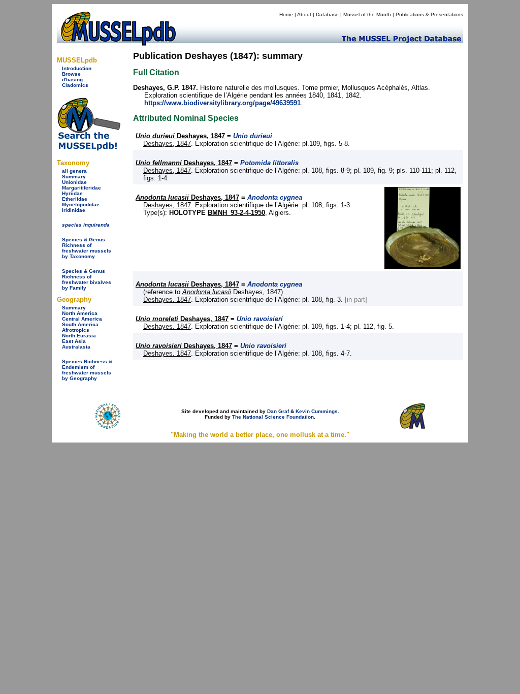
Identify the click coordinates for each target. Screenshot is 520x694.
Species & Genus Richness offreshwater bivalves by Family (86, 279)
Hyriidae (72, 193)
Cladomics (75, 85)
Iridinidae (73, 210)
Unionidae (74, 182)
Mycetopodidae (81, 204)
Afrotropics (75, 330)
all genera (74, 171)
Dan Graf (278, 411)
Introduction (76, 68)
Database (327, 14)
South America (80, 324)
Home (286, 14)
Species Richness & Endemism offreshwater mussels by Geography (87, 370)
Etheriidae (74, 199)
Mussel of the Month (367, 14)
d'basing (72, 79)
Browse (71, 74)
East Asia (74, 341)
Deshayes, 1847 (180, 136)
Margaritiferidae (81, 188)
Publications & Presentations (429, 14)
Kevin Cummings (317, 411)
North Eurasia (79, 335)
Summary (74, 176)
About (304, 14)
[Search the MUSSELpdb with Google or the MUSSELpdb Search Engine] (88, 148)
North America (80, 313)
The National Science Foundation (273, 417)
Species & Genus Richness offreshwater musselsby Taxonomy (86, 248)
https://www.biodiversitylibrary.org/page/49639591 (222, 103)
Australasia (76, 347)
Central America (82, 319)
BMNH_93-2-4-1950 (236, 212)
